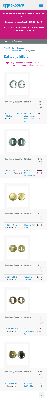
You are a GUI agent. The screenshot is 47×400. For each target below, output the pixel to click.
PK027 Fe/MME (11, 225)
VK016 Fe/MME (11, 277)
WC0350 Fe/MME (12, 383)
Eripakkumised (18, 48)
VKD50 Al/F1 (10, 170)
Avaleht (7, 48)
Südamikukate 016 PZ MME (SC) (29, 331)
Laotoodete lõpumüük (13, 41)
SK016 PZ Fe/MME (12, 329)
